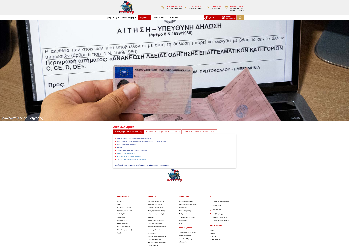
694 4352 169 (178, 8)
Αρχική (108, 18)
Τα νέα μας (213, 236)
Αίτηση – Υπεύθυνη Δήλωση (126, 153)
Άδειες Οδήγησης (128, 18)
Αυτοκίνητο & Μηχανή (124, 207)
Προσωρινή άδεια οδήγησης (187, 232)
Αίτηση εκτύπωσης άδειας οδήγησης (129, 156)
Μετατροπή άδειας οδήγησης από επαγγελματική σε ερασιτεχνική (157, 230)
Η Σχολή (116, 18)
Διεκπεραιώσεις (158, 18)
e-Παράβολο (183, 242)
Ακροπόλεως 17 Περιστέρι (196, 8)
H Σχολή (212, 233)
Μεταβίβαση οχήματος (186, 201)
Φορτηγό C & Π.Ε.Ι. (122, 220)
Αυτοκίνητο (120, 201)
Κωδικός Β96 (121, 214)
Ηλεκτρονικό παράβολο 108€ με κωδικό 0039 (132, 159)
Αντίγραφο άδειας (184, 214)
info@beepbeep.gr (217, 8)
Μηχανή (119, 204)
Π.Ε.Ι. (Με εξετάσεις (123, 226)
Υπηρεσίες (143, 18)
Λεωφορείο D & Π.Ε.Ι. (123, 223)
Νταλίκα (119, 233)
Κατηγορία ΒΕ (121, 217)
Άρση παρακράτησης (185, 211)
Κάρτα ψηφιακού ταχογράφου (157, 242)
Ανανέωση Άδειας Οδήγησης (157, 201)
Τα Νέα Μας (174, 18)
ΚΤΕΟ (180, 223)
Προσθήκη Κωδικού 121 (124, 211)
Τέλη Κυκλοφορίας (185, 235)
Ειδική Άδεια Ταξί (153, 246)
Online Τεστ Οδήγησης (185, 239)
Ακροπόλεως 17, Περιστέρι (221, 202)
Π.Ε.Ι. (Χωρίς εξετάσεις (124, 230)
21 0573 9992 (170, 8)
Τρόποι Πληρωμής (215, 240)
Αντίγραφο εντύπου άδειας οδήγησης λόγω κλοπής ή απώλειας (156, 214)
